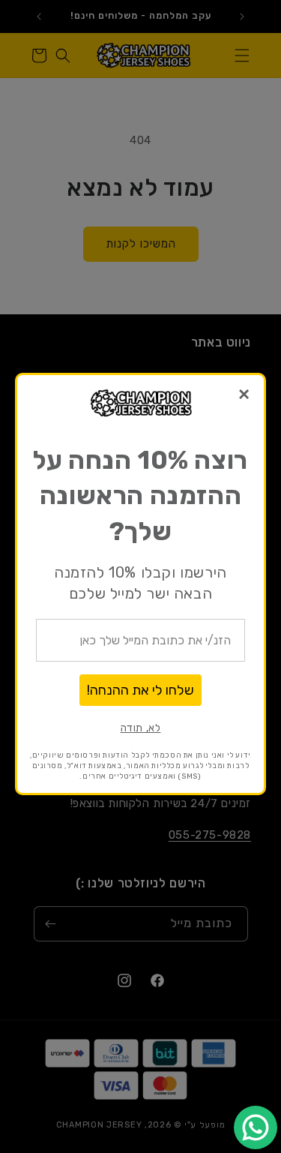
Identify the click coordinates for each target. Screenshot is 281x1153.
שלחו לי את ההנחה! (140, 690)
